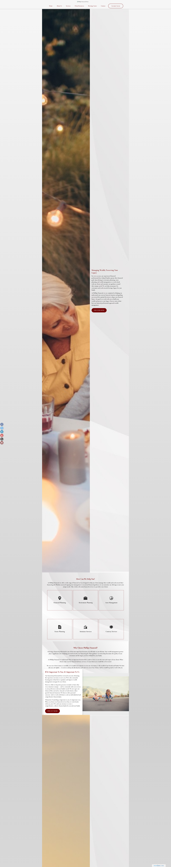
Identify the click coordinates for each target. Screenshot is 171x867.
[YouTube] (1, 435)
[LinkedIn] (1, 431)
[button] (51, 6)
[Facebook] (1, 424)
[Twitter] (1, 428)
